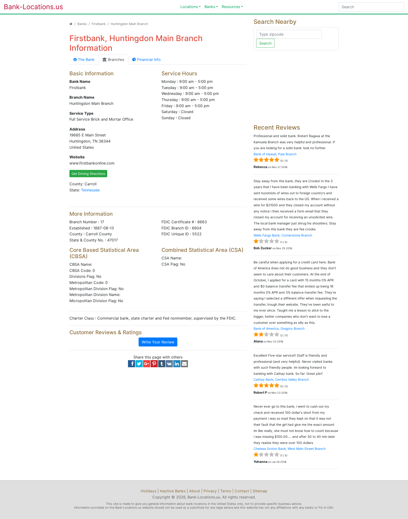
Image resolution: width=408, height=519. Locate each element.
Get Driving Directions (88, 174)
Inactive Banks (173, 491)
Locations (189, 6)
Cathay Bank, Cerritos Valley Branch (281, 379)
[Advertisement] (296, 87)
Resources (231, 6)
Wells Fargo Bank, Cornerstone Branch (283, 235)
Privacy (210, 491)
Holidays (148, 491)
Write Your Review (158, 342)
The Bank (85, 59)
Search (265, 43)
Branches (115, 59)
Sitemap (260, 491)
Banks (209, 6)
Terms (225, 491)
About (194, 491)
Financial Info (148, 59)
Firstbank (99, 24)
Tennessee (90, 190)
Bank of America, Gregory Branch (279, 328)
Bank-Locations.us (28, 7)
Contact (242, 491)
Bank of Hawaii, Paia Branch (275, 154)
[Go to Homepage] (70, 24)
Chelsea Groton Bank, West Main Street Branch (290, 449)
